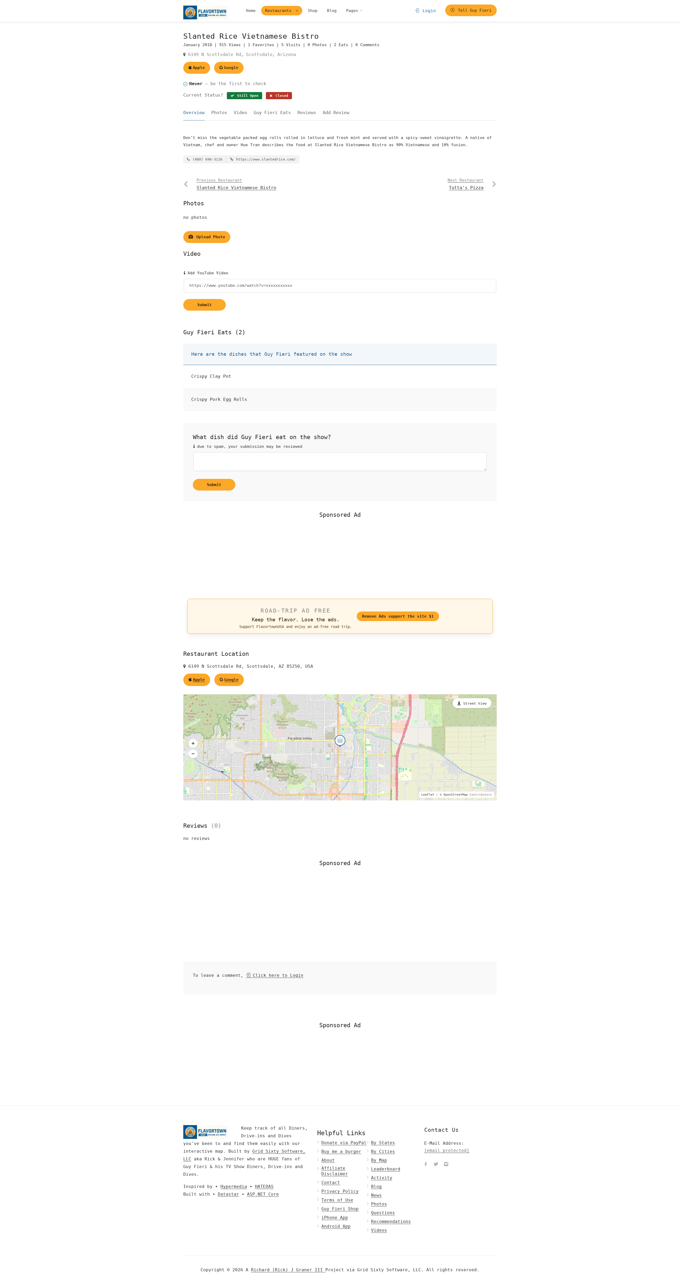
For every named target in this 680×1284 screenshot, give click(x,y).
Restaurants (279, 10)
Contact (330, 1182)
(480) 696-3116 (206, 159)
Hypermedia (233, 1186)
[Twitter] (436, 1164)
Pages (352, 10)
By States (383, 1142)
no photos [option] (195, 217)
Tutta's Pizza (465, 184)
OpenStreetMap (456, 794)
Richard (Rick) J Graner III (288, 1269)
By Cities (383, 1151)
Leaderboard (385, 1169)
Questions (383, 1212)
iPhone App (334, 1217)
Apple (199, 67)
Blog (332, 10)
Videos (379, 1230)
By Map (379, 1160)
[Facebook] (426, 1164)
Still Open (246, 96)
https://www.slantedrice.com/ (265, 159)
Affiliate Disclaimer (334, 1171)
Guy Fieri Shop (340, 1208)
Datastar (228, 1194)
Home (251, 10)
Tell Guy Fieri (473, 10)
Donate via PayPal (344, 1142)
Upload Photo (209, 237)
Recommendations (391, 1221)
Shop (312, 10)
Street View (475, 703)
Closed (280, 96)
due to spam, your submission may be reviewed (248, 446)
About (328, 1160)
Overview (194, 112)
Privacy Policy (340, 1191)
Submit (204, 304)
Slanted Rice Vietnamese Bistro (236, 184)
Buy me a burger (341, 1151)
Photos (219, 112)
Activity (381, 1177)
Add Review (336, 112)
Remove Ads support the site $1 (398, 616)
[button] (193, 743)
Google (231, 67)
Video (240, 112)
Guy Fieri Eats (272, 112)
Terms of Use (337, 1200)
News (376, 1195)
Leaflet (427, 794)
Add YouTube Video (206, 273)
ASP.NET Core (263, 1194)
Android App (336, 1226)
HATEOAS (264, 1186)
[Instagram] (446, 1164)
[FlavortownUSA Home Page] (205, 12)
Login (428, 10)
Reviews (307, 112)
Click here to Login (276, 975)
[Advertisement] (340, 558)
